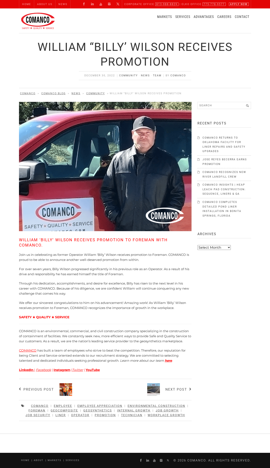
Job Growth (167, 410)
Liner (60, 415)
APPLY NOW (239, 4)
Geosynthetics (97, 410)
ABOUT (38, 460)
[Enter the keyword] (247, 105)
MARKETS (164, 17)
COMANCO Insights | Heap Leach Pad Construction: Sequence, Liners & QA (224, 189)
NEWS (62, 4)
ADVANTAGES (204, 17)
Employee (63, 405)
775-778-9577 (214, 4)
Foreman (36, 410)
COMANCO (178, 75)
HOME (26, 4)
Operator (80, 415)
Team (157, 75)
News (145, 75)
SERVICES (182, 17)
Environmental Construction (156, 405)
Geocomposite (64, 410)
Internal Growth (133, 410)
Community (128, 75)
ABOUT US (44, 4)
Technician (131, 415)
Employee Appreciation (99, 405)
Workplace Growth (166, 415)
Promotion (105, 415)
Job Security (38, 415)
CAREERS (224, 17)
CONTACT (242, 17)
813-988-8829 (166, 4)
